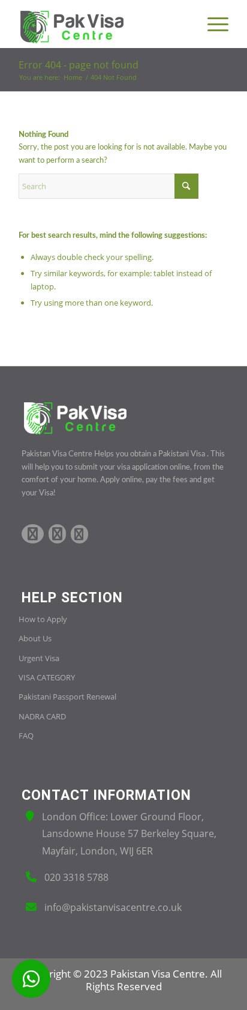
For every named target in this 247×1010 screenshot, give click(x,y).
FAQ (26, 735)
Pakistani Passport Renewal (67, 696)
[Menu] (211, 24)
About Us (35, 638)
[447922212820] (31, 979)
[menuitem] (211, 24)
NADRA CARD (42, 716)
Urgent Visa (39, 658)
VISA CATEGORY (47, 677)
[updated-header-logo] (102, 24)
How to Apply (43, 619)
